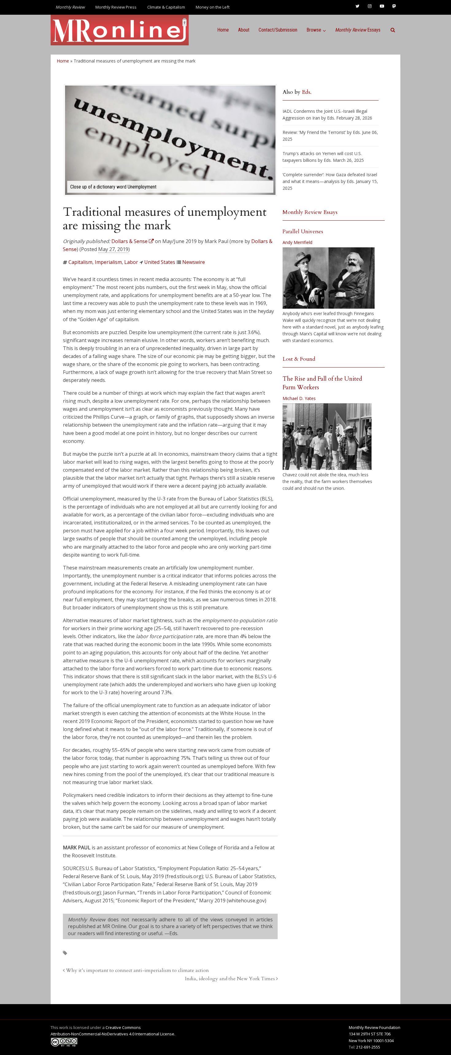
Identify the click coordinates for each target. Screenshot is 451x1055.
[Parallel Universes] (329, 278)
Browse (313, 30)
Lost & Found (299, 359)
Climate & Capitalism (166, 7)
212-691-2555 (368, 1047)
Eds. (306, 92)
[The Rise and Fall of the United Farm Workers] (327, 436)
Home (223, 30)
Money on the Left (212, 7)
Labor (131, 262)
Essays (357, 30)
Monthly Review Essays (310, 212)
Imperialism (108, 262)
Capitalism (80, 262)
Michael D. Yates (299, 398)
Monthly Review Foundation (374, 1027)
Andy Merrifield (297, 242)
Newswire (193, 262)
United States (159, 262)
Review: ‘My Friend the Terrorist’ (314, 132)
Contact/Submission (278, 30)
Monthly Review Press (116, 7)
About (243, 30)
